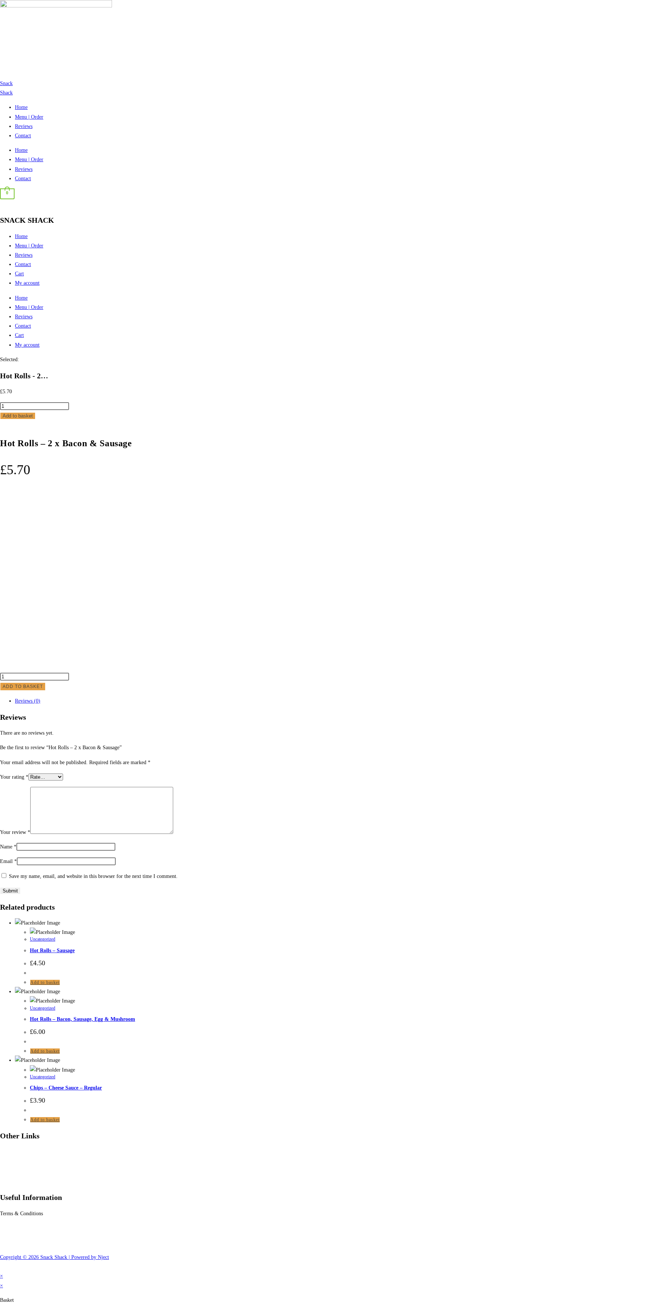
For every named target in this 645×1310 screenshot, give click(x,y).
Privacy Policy (15, 1242)
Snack (6, 83)
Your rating (14, 777)
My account (27, 283)
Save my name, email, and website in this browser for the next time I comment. (93, 876)
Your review (15, 832)
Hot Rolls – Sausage (52, 950)
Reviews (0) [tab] (27, 701)
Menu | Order (29, 117)
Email (8, 861)
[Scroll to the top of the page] (2, 1266)
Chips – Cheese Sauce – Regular (66, 1088)
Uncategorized (42, 939)
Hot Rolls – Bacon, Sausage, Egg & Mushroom (82, 1019)
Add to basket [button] (45, 982)
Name (8, 847)
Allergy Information (21, 1228)
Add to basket (18, 416)
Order (6, 1152)
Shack (6, 93)
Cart (19, 273)
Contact (23, 135)
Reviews (23, 126)
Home (21, 107)
